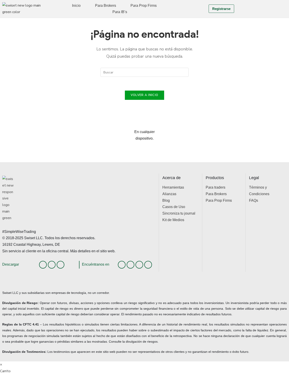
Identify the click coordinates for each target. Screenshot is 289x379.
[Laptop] (60, 265)
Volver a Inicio (144, 95)
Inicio (76, 5)
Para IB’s (119, 12)
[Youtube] (139, 265)
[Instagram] (130, 265)
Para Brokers (105, 5)
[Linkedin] (122, 265)
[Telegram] (148, 265)
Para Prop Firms (144, 5)
